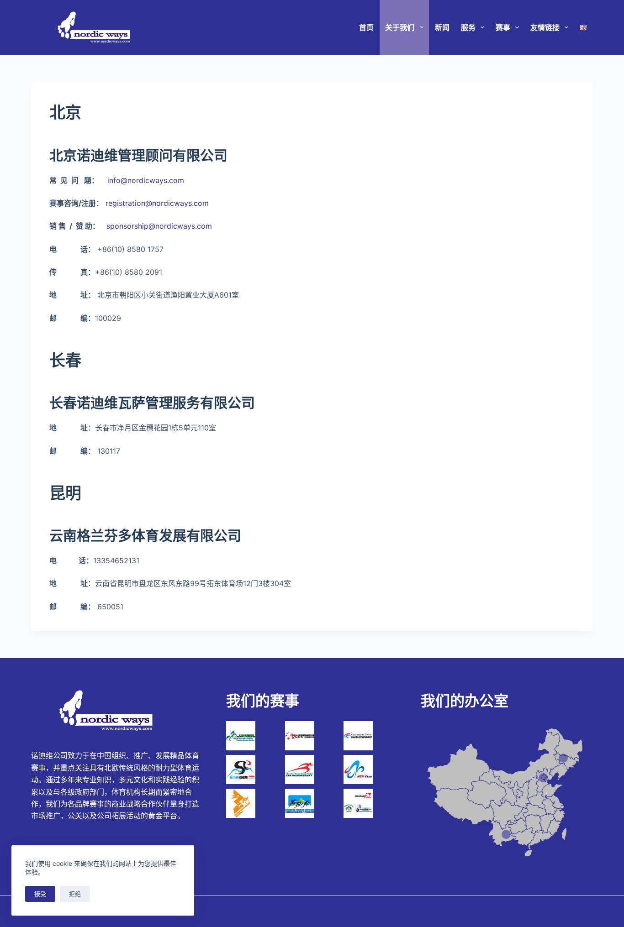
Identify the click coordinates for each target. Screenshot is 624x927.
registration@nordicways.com (157, 203)
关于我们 (399, 27)
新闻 (442, 27)
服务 (468, 27)
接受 (40, 893)
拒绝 (75, 893)
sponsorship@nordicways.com (159, 225)
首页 (366, 27)
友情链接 (545, 27)
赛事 (503, 27)
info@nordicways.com (145, 180)
